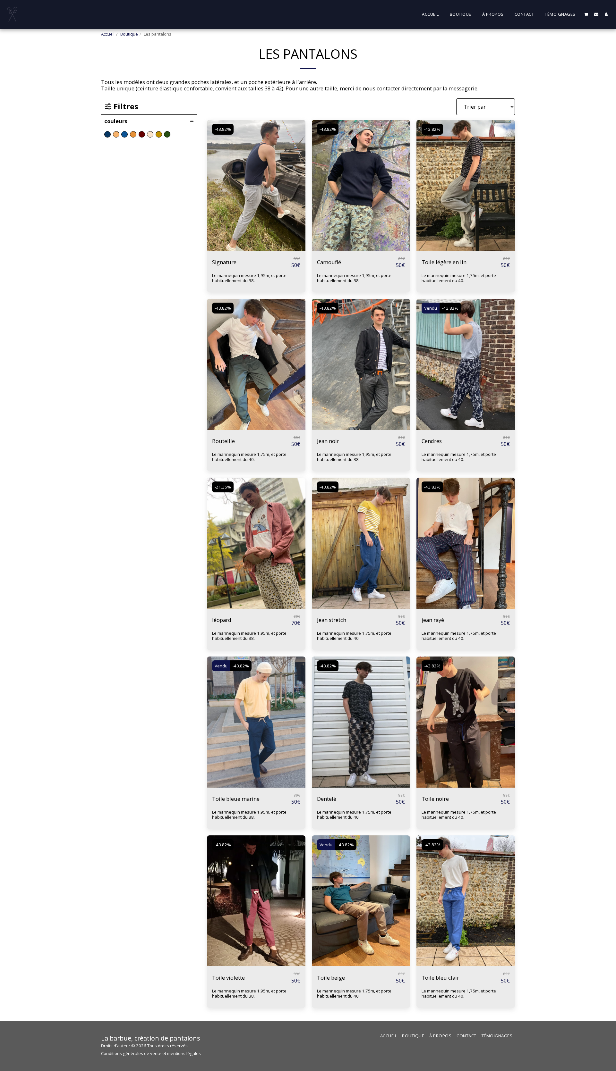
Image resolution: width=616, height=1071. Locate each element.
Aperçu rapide (256, 247)
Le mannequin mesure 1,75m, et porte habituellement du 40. (459, 278)
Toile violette (228, 977)
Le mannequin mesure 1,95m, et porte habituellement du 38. (249, 278)
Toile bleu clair (440, 977)
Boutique (129, 34)
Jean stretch (331, 619)
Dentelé (326, 798)
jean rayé (433, 619)
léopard (221, 619)
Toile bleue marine (236, 798)
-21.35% (223, 487)
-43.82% (223, 129)
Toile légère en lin (444, 262)
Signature (224, 262)
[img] (256, 185)
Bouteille (223, 441)
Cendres (432, 441)
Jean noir (328, 441)
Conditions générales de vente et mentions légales (151, 1053)
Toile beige (331, 977)
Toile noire (435, 798)
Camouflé (329, 262)
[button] (586, 14)
